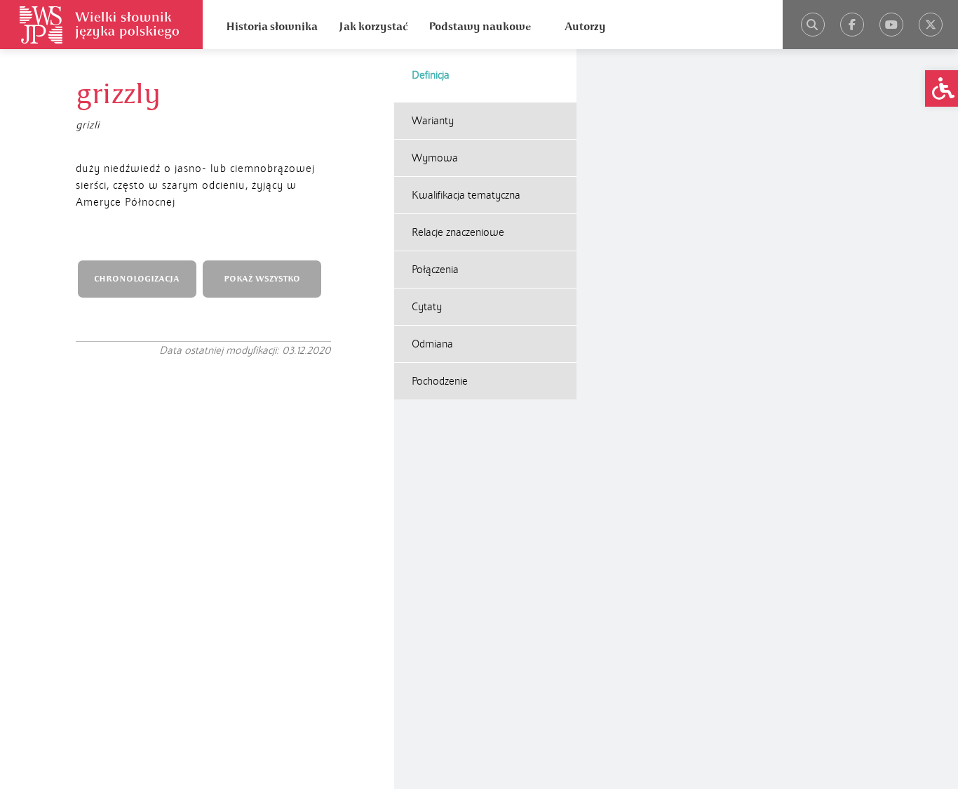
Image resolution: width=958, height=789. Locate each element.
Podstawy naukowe (480, 27)
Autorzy (585, 27)
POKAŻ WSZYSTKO (262, 279)
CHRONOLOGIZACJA (137, 279)
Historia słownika (272, 27)
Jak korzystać (373, 27)
